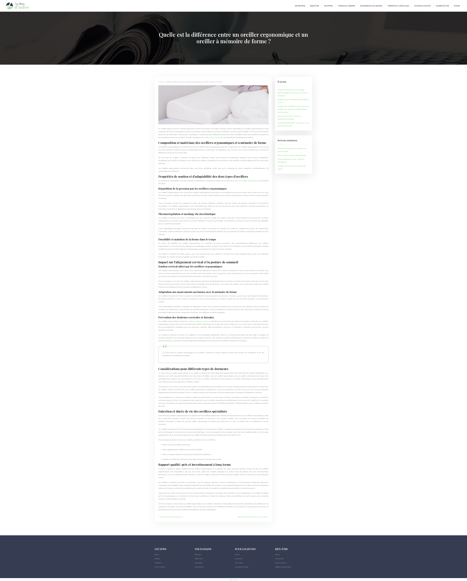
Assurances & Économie (371, 6)
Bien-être (314, 6)
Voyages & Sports (422, 6)
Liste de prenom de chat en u (172, 517)
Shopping (328, 6)
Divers (457, 6)
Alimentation (442, 6)
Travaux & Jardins (346, 6)
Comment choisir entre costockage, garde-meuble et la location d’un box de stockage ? (292, 93)
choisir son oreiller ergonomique (245, 181)
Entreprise (300, 6)
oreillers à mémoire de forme (199, 321)
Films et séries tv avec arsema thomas (292, 155)
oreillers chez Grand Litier (213, 137)
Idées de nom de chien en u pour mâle (252, 517)
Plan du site (233, 579)
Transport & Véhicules (398, 6)
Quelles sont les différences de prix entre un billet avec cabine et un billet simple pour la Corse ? (293, 109)
